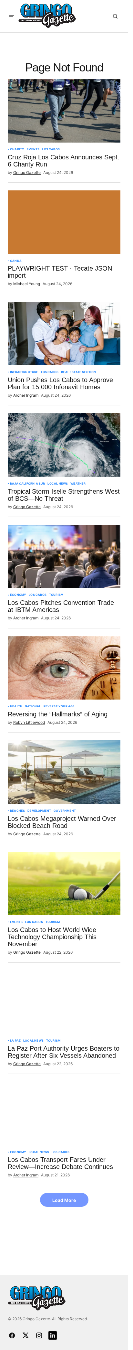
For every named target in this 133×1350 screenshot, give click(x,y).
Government (65, 810)
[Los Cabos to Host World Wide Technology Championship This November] (64, 883)
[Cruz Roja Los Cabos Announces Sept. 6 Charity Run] (64, 111)
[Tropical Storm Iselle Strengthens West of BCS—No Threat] (64, 445)
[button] (11, 16)
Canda (16, 260)
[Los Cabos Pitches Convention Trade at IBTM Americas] (64, 556)
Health (16, 706)
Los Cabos (51, 149)
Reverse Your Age (59, 706)
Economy (18, 594)
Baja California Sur (27, 483)
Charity (17, 149)
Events (33, 149)
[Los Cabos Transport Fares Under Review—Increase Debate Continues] (64, 1113)
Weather (78, 483)
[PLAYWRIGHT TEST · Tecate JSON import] (64, 222)
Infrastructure (24, 372)
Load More (64, 1200)
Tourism (56, 594)
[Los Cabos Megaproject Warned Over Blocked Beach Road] (64, 772)
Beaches (17, 810)
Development (39, 810)
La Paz (15, 1040)
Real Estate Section (78, 372)
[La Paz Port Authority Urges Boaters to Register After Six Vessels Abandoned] (64, 1002)
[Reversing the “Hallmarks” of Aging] (64, 668)
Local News (57, 483)
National (33, 706)
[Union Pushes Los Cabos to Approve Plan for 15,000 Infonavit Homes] (64, 333)
